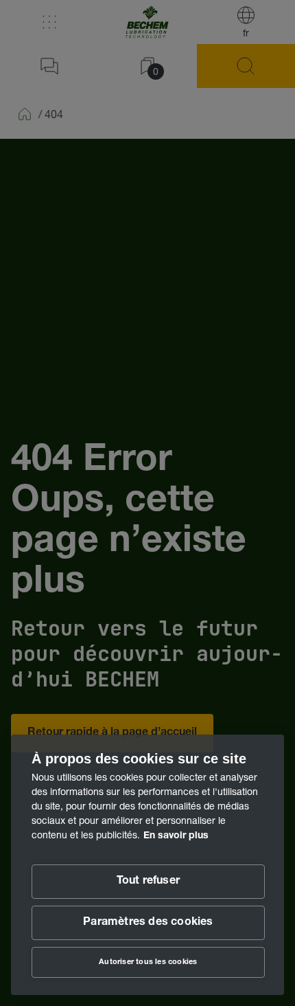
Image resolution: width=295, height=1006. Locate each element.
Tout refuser (148, 881)
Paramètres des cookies (148, 922)
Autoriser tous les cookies (148, 962)
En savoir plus (176, 836)
